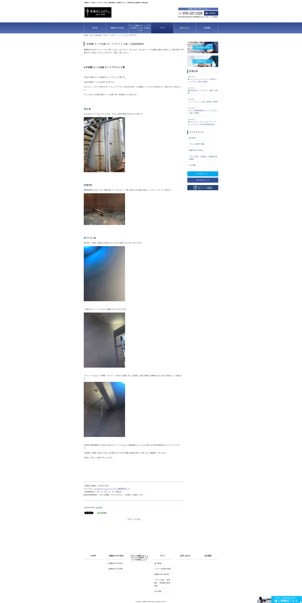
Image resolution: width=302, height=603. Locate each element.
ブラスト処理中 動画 (196, 144)
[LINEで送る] (102, 513)
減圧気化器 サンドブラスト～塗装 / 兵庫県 (203, 90)
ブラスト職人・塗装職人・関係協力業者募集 (203, 158)
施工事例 (98, 35)
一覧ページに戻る (133, 519)
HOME (86, 35)
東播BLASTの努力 (115, 563)
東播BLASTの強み (116, 556)
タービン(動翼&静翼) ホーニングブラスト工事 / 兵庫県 (202, 110)
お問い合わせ (185, 556)
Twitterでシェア (203, 174)
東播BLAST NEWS (196, 150)
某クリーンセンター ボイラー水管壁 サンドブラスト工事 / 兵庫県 (202, 79)
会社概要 (208, 556)
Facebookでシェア (203, 180)
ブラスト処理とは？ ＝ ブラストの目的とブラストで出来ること (139, 558)
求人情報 (192, 165)
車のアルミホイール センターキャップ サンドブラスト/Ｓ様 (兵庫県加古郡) (202, 122)
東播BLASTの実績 (115, 569)
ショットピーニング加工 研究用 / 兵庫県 (203, 101)
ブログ (92, 35)
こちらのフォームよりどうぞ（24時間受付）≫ (111, 489)
